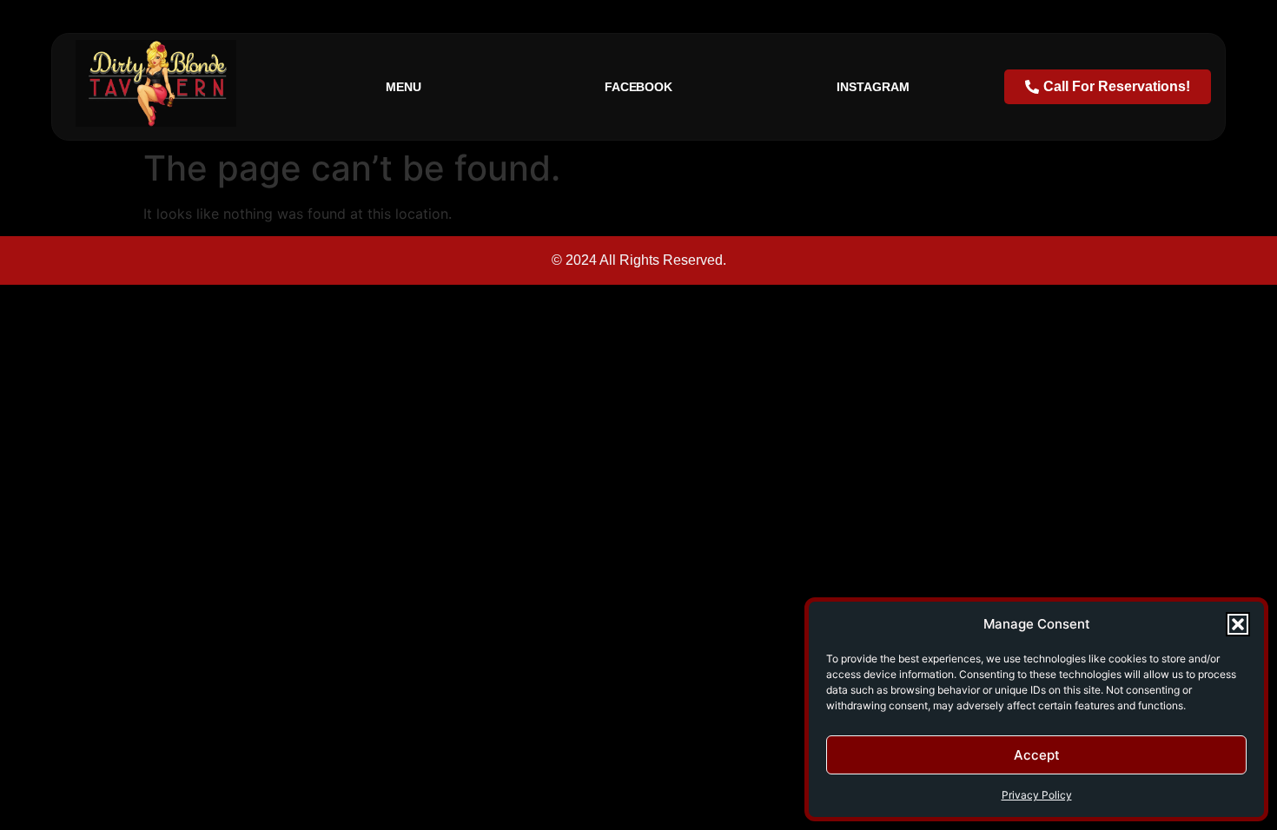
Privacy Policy (1037, 794)
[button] (1238, 624)
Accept (1037, 755)
